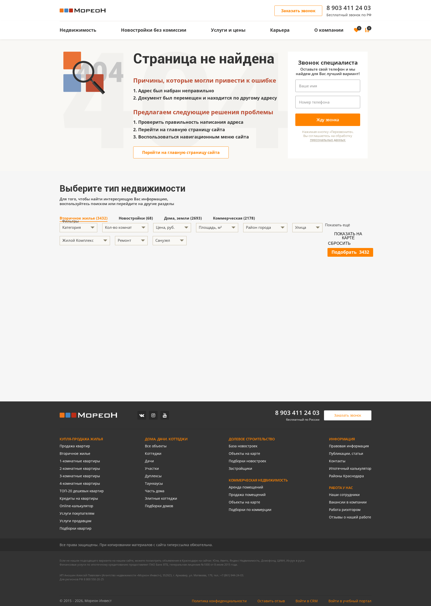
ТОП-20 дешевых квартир (82, 490)
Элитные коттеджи (161, 498)
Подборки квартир (76, 528)
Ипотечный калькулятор (350, 468)
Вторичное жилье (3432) (84, 218)
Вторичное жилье (75, 453)
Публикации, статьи (346, 453)
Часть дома (154, 490)
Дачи (149, 461)
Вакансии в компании (348, 502)
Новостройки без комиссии (153, 30)
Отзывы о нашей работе (350, 517)
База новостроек (243, 446)
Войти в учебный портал (349, 601)
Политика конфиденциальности (219, 601)
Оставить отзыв (271, 601)
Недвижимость (78, 30)
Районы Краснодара (346, 476)
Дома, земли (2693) (183, 218)
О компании (328, 30)
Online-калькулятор (76, 505)
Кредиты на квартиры (79, 498)
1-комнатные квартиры (80, 461)
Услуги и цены (228, 30)
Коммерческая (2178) (234, 218)
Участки (152, 468)
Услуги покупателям (77, 513)
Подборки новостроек (247, 461)
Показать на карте (348, 235)
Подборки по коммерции (250, 509)
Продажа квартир (75, 446)
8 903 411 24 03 (348, 7)
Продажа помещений (247, 494)
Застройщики (240, 468)
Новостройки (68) (136, 218)
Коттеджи (153, 453)
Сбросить (339, 243)
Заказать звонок (298, 10)
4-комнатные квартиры (80, 483)
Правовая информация (349, 446)
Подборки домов (159, 505)
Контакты (337, 461)
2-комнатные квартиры (80, 468)
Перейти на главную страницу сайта (181, 152)
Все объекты (156, 446)
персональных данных (327, 140)
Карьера (280, 30)
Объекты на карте (244, 453)
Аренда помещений (246, 487)
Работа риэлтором (344, 509)
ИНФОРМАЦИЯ (342, 439)
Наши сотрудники (344, 494)
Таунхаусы (154, 483)
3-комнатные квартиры (80, 476)
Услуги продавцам (75, 520)
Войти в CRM (307, 601)
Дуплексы (153, 476)
